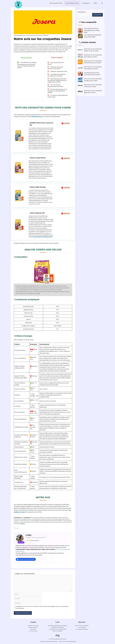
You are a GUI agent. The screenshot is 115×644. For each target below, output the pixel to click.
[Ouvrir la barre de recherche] (102, 3)
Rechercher (82, 12)
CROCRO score (37, 116)
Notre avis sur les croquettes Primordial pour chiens (93, 67)
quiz (17, 528)
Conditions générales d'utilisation (57, 625)
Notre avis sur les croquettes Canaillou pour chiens (93, 79)
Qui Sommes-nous (33, 625)
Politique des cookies (57, 627)
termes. (23, 523)
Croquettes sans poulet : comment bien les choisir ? (92, 73)
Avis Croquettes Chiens (72, 3)
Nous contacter (33, 627)
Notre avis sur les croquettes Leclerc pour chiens (93, 85)
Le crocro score (33, 631)
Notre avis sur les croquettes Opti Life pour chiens (93, 56)
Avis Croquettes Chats (55, 3)
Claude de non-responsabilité (57, 629)
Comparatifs (85, 3)
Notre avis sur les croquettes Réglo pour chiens (93, 91)
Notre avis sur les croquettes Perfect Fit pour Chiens (93, 50)
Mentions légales (57, 631)
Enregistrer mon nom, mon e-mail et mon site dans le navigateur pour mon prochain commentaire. (42, 607)
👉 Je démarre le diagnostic (87, 639)
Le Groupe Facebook (82, 629)
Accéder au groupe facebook (27, 559)
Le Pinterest (81, 627)
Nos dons (33, 629)
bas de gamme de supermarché (42, 236)
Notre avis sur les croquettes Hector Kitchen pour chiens (93, 61)
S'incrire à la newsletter (82, 625)
